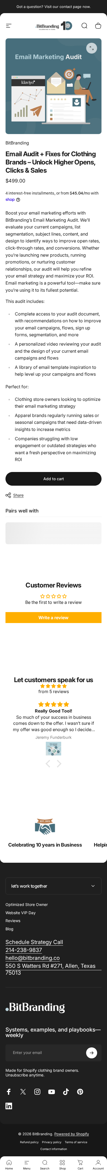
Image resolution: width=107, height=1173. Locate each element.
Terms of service (76, 1142)
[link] (45, 827)
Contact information (53, 1149)
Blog (9, 928)
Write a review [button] (53, 617)
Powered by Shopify (71, 1134)
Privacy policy (51, 1142)
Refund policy (29, 1142)
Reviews (12, 920)
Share (18, 495)
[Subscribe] (91, 1052)
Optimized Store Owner (26, 904)
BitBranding (17, 143)
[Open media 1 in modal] (91, 48)
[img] (53, 686)
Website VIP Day (20, 912)
